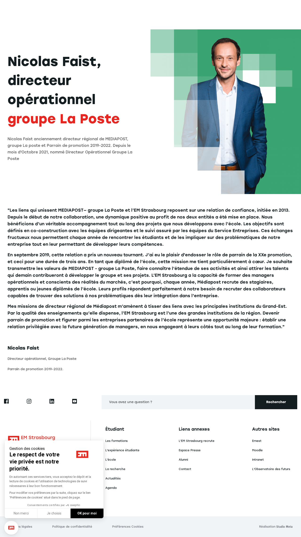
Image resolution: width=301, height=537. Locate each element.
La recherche (115, 469)
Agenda (111, 488)
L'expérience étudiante (122, 450)
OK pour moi (87, 513)
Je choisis (54, 513)
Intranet (258, 459)
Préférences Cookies (127, 526)
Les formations (116, 441)
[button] (11, 528)
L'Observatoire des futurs (271, 469)
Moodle (257, 450)
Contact (185, 469)
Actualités (113, 478)
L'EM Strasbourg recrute (196, 441)
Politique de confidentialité (72, 526)
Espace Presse (190, 450)
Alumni (183, 459)
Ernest (256, 441)
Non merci (21, 513)
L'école (110, 459)
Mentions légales (20, 526)
